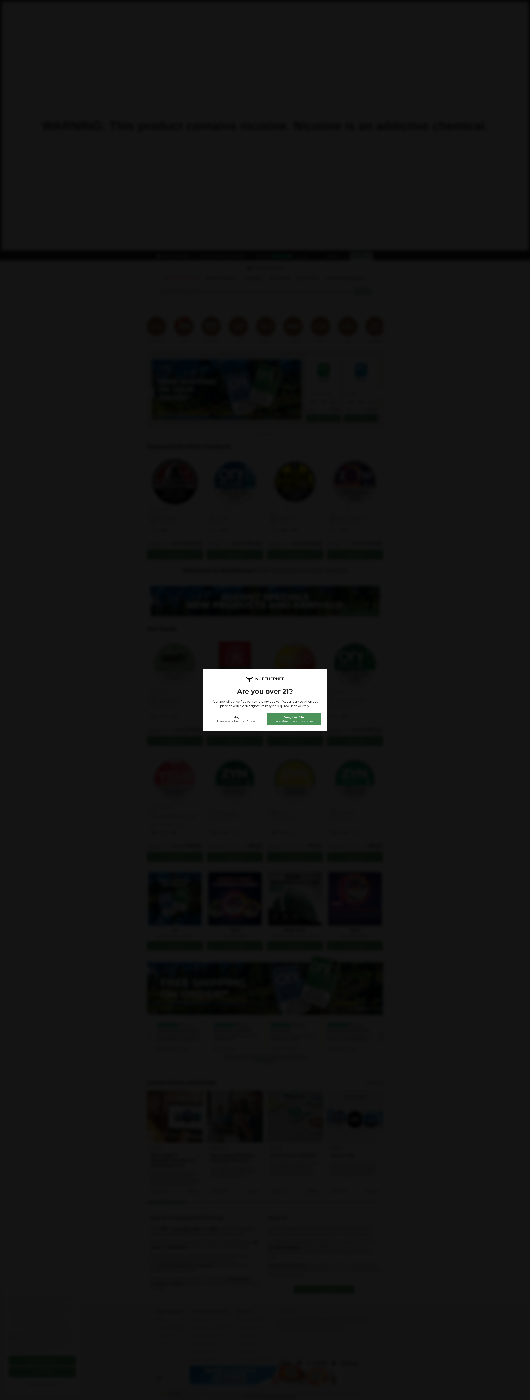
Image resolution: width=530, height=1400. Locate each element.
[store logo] (265, 678)
